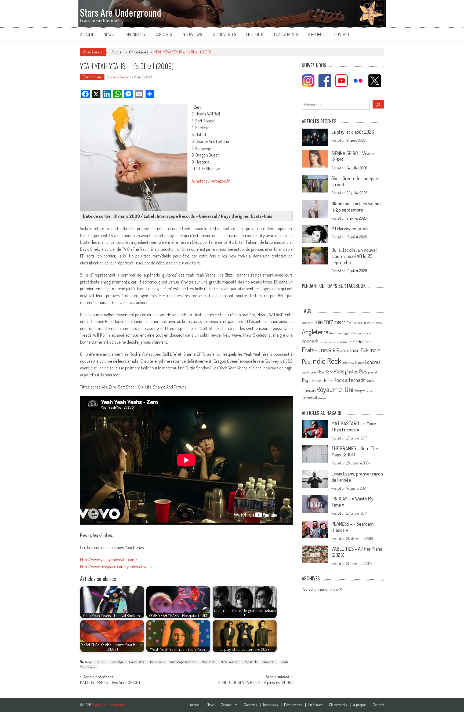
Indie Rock (157, 662)
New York (208, 662)
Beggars (346, 333)
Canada (366, 333)
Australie (335, 333)
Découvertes (224, 34)
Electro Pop (362, 341)
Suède (369, 391)
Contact (341, 34)
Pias (363, 371)
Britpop (356, 333)
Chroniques (134, 34)
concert (310, 340)
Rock (328, 380)
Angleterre (315, 332)
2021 (359, 323)
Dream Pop (345, 342)
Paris (339, 371)
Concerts (163, 34)
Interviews (192, 34)
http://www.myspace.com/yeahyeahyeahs (117, 566)
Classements (286, 34)
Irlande (359, 363)
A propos (316, 34)
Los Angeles (309, 372)
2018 (337, 322)
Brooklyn (117, 662)
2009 (100, 662)
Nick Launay (229, 662)
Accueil (87, 34)
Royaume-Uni (334, 389)
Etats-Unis (315, 350)
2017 (328, 322)
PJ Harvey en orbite (350, 228)
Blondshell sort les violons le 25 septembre (356, 207)
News (109, 34)
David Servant (120, 77)
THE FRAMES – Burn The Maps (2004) (354, 451)
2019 (345, 322)
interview (348, 363)
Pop (306, 380)
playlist (372, 372)
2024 (379, 323)
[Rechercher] (378, 104)
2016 (318, 322)
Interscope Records (182, 662)
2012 (310, 323)
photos (351, 371)
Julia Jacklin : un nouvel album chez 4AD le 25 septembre (354, 256)
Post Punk (316, 381)
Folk (331, 350)
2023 (372, 323)
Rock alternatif (349, 379)
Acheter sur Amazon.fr (210, 181)
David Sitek (136, 662)
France (342, 350)
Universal (269, 662)
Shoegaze (359, 391)
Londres (372, 361)
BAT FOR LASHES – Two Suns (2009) (110, 683)
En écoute (255, 34)
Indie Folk (359, 350)
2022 (366, 323)
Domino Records (328, 342)
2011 (304, 323)
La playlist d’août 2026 (352, 132)
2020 (352, 323)
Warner (322, 398)
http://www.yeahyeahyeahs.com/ (109, 559)
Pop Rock (250, 662)
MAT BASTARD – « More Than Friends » (353, 426)
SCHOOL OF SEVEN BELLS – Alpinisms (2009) (255, 683)
